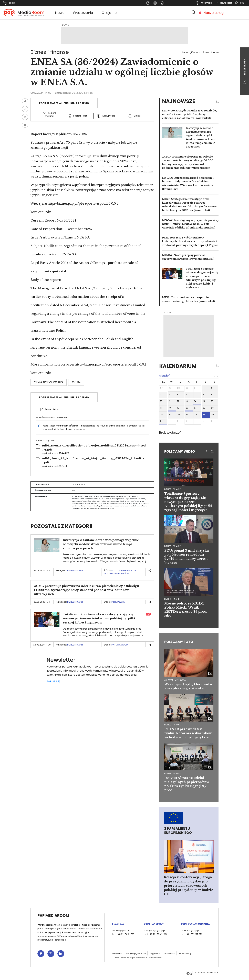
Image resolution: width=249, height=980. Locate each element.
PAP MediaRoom (119, 644)
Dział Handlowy (154, 923)
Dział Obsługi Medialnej (195, 923)
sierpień (164, 376)
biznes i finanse (172, 489)
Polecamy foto (178, 641)
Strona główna (190, 52)
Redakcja (118, 923)
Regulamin (155, 953)
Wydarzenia (83, 12)
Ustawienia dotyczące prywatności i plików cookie (137, 957)
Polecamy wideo (179, 451)
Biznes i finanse (211, 52)
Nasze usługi (213, 12)
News (59, 12)
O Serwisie (117, 953)
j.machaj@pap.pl (190, 930)
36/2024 (76, 382)
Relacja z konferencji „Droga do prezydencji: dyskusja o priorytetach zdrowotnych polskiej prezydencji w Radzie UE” (188, 885)
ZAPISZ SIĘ (53, 681)
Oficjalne (109, 12)
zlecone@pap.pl (120, 930)
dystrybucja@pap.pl (154, 930)
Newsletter (244, 67)
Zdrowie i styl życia (175, 679)
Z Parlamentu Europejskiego (178, 830)
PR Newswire (118, 601)
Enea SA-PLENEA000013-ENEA (48, 382)
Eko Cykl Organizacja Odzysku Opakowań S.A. (120, 572)
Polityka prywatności (136, 953)
